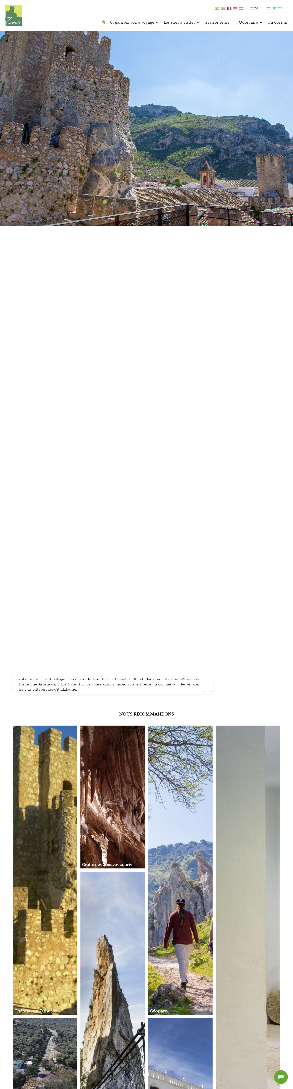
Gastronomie (217, 22)
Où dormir (277, 22)
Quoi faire (248, 22)
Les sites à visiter (179, 22)
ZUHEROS (274, 8)
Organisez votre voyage (132, 22)
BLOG (254, 8)
